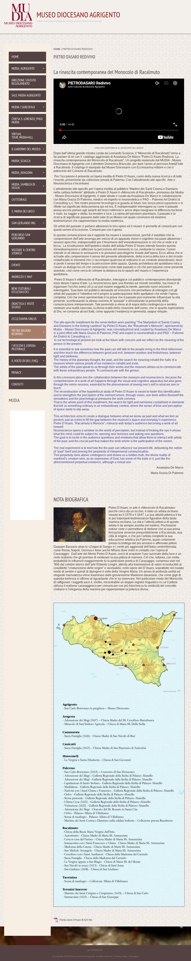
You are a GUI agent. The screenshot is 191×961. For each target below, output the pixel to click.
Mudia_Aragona (22, 173)
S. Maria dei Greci (23, 211)
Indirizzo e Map (22, 277)
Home (57, 49)
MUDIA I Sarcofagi (23, 107)
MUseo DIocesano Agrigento (78, 15)
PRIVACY (16, 372)
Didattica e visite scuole (23, 305)
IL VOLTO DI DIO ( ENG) (25, 361)
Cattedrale (19, 199)
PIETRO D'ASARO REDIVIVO (21, 332)
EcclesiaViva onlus (24, 319)
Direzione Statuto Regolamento (24, 82)
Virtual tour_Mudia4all (22, 136)
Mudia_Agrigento (23, 68)
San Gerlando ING (23, 223)
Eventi (16, 265)
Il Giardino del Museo (26, 149)
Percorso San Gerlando (21, 237)
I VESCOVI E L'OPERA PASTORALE (24, 347)
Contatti (17, 384)
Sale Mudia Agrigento (26, 95)
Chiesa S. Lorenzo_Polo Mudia (27, 121)
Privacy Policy (121, 956)
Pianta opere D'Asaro (70, 920)
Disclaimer (134, 956)
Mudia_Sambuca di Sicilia (23, 186)
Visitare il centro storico (23, 252)
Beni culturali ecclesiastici (21, 290)
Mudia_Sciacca (21, 161)
